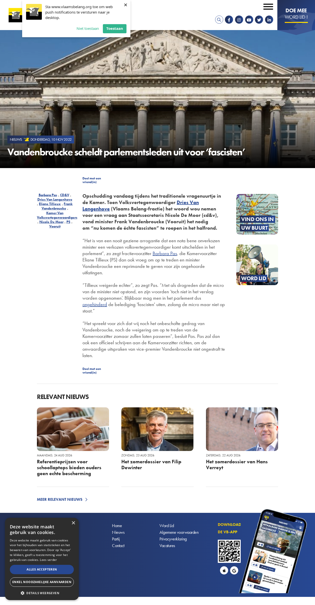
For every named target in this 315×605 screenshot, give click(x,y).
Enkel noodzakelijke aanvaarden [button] (41, 582)
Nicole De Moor (51, 222)
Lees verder (48, 560)
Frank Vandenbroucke (57, 206)
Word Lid (166, 525)
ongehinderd (94, 304)
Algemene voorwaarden (178, 532)
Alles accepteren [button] (42, 569)
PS (68, 222)
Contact (118, 545)
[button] (42, 592)
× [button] (73, 523)
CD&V (64, 195)
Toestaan (114, 28)
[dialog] (42, 559)
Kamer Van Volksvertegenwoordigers (57, 215)
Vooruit (55, 226)
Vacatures (167, 545)
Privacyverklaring (173, 539)
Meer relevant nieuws (59, 499)
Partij (116, 539)
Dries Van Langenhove (54, 199)
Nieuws (118, 532)
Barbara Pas (48, 195)
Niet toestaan (88, 28)
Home (117, 525)
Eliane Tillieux (50, 204)
